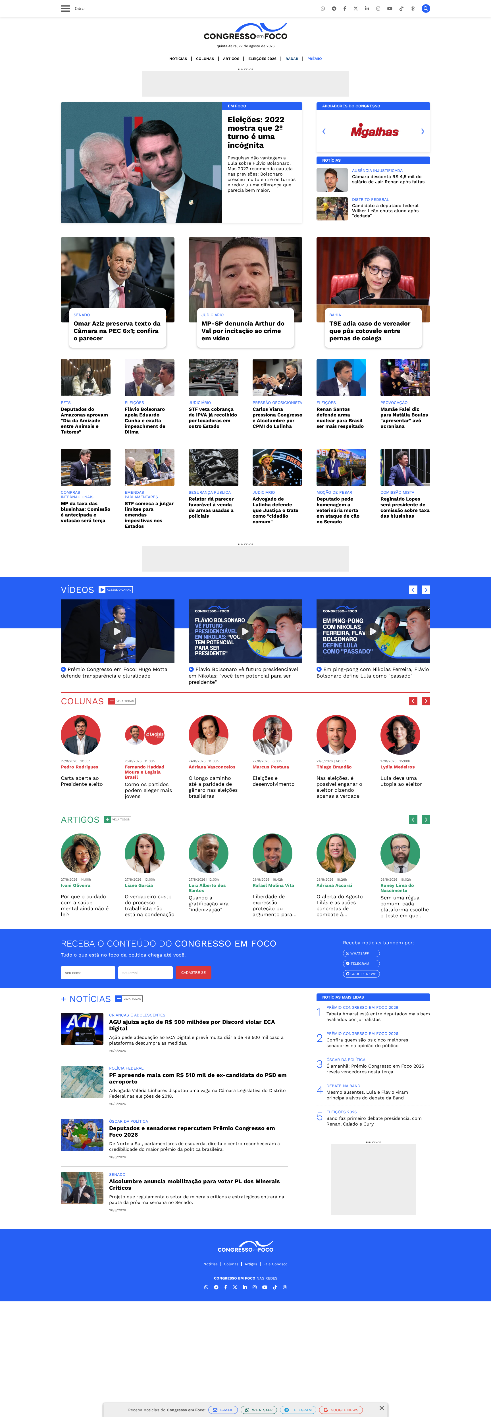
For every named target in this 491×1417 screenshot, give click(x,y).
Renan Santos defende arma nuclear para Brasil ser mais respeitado (340, 417)
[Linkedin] (367, 8)
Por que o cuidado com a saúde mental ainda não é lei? (85, 905)
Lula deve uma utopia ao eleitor (401, 781)
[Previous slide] (324, 131)
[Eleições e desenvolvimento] (272, 752)
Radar (292, 59)
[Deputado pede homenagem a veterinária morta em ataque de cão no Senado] (341, 484)
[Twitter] (355, 8)
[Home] (245, 31)
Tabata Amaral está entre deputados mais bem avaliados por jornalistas (378, 1016)
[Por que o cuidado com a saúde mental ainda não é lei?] (81, 870)
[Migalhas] (373, 131)
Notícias (178, 59)
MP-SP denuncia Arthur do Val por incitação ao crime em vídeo (242, 331)
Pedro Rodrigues (79, 767)
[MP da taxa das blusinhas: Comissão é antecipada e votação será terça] (86, 484)
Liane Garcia (139, 885)
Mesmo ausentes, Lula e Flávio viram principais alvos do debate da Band (367, 1095)
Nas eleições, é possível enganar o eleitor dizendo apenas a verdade (339, 787)
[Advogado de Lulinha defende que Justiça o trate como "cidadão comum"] (277, 484)
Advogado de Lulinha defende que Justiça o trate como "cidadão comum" (275, 510)
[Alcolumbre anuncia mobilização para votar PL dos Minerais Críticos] (82, 1202)
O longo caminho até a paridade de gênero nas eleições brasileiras (213, 787)
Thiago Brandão (334, 767)
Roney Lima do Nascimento (397, 888)
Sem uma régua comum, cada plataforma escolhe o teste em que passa (404, 909)
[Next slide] (422, 131)
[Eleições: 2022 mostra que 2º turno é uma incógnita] (141, 162)
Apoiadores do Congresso (351, 106)
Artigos (231, 59)
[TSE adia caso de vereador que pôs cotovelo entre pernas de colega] (373, 279)
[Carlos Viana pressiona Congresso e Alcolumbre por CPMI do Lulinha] (277, 394)
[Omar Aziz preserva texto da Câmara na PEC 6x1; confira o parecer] (117, 279)
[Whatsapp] (323, 8)
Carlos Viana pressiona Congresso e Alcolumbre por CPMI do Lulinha (277, 417)
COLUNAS (82, 701)
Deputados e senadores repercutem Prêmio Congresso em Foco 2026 (192, 1131)
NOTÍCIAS (331, 160)
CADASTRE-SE (193, 973)
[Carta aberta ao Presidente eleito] (81, 752)
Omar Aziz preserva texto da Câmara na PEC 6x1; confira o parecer (117, 331)
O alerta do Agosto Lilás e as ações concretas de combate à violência (340, 908)
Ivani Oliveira (75, 885)
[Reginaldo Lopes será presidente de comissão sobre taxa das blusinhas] (405, 484)
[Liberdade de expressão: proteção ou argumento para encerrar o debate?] (272, 870)
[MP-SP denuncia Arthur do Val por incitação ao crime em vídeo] (245, 279)
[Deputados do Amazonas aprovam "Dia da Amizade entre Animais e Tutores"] (86, 394)
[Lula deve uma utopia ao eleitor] (400, 752)
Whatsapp (359, 953)
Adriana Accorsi (334, 885)
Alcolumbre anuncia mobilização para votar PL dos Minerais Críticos (194, 1184)
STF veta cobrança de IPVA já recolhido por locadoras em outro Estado (213, 417)
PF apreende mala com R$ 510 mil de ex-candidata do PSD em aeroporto (198, 1078)
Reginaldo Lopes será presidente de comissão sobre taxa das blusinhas (405, 507)
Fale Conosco (275, 1264)
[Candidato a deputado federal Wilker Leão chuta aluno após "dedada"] (332, 219)
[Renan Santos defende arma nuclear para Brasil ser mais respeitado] (341, 394)
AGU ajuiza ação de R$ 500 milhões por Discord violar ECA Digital (192, 1025)
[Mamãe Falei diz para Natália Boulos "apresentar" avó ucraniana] (405, 394)
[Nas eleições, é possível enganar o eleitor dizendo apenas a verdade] (336, 752)
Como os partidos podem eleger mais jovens (148, 790)
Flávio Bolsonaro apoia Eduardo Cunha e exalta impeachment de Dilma (145, 420)
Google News (362, 974)
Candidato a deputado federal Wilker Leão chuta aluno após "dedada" (385, 210)
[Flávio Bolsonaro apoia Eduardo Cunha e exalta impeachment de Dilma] (149, 394)
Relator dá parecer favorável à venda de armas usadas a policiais (211, 507)
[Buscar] (426, 8)
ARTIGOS (80, 819)
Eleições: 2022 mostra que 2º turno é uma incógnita (256, 132)
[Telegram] (334, 8)
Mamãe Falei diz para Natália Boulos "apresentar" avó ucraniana (404, 417)
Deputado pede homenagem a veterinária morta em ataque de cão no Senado (338, 510)
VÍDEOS (77, 589)
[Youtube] (389, 8)
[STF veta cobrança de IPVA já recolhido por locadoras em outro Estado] (213, 394)
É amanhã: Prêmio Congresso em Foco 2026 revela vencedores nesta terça (375, 1068)
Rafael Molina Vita (273, 885)
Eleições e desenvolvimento (274, 781)
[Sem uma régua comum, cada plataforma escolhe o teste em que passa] (400, 870)
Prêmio (314, 59)
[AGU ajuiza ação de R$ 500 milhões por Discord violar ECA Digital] (82, 1043)
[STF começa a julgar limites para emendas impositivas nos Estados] (149, 484)
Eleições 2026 (262, 59)
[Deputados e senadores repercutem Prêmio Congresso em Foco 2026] (82, 1149)
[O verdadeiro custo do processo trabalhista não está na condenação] (145, 870)
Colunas (205, 59)
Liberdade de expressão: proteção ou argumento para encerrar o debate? (276, 908)
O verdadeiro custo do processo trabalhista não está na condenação (149, 905)
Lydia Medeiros (397, 767)
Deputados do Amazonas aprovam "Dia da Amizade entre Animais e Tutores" (84, 420)
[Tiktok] (401, 8)
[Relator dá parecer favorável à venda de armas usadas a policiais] (213, 484)
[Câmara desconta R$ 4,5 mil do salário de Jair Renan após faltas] (332, 190)
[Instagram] (378, 8)
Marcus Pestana (271, 767)
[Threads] (413, 8)
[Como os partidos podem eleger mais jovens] (145, 752)
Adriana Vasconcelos (212, 767)
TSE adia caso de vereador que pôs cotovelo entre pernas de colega (369, 331)
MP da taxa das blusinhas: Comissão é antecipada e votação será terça (85, 512)
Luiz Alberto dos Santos (207, 888)
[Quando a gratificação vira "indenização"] (208, 870)
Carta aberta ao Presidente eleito (82, 781)
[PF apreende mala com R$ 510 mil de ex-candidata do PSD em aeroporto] (82, 1096)
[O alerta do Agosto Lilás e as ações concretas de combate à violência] (336, 870)
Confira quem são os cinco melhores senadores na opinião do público (367, 1042)
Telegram (359, 964)
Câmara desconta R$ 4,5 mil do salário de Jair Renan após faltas (388, 179)
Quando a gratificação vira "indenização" (208, 903)
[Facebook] (345, 8)
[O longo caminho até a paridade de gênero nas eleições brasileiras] (208, 752)
